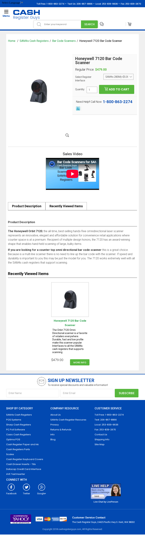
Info (52, 434)
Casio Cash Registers (18, 434)
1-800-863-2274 (55, 3)
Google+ (41, 493)
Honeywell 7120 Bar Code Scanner (70, 323)
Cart (130, 24)
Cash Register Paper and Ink (22, 444)
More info (79, 362)
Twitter (26, 493)
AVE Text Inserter (15, 474)
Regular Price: (84, 69)
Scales (10, 454)
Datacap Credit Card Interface (23, 469)
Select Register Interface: (83, 79)
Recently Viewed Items (66, 206)
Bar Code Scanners (64, 41)
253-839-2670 (133, 3)
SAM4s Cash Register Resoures (68, 419)
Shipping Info (102, 439)
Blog (53, 439)
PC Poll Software (15, 429)
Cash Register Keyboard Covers (24, 459)
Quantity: (80, 89)
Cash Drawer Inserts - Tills (21, 464)
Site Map (100, 444)
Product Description (26, 206)
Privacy (54, 424)
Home (12, 41)
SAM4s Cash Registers (34, 41)
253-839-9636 (110, 3)
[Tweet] (78, 109)
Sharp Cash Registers (18, 424)
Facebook (11, 493)
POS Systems (13, 419)
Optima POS (13, 439)
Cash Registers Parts (18, 449)
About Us (55, 414)
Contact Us (101, 434)
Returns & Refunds (60, 429)
